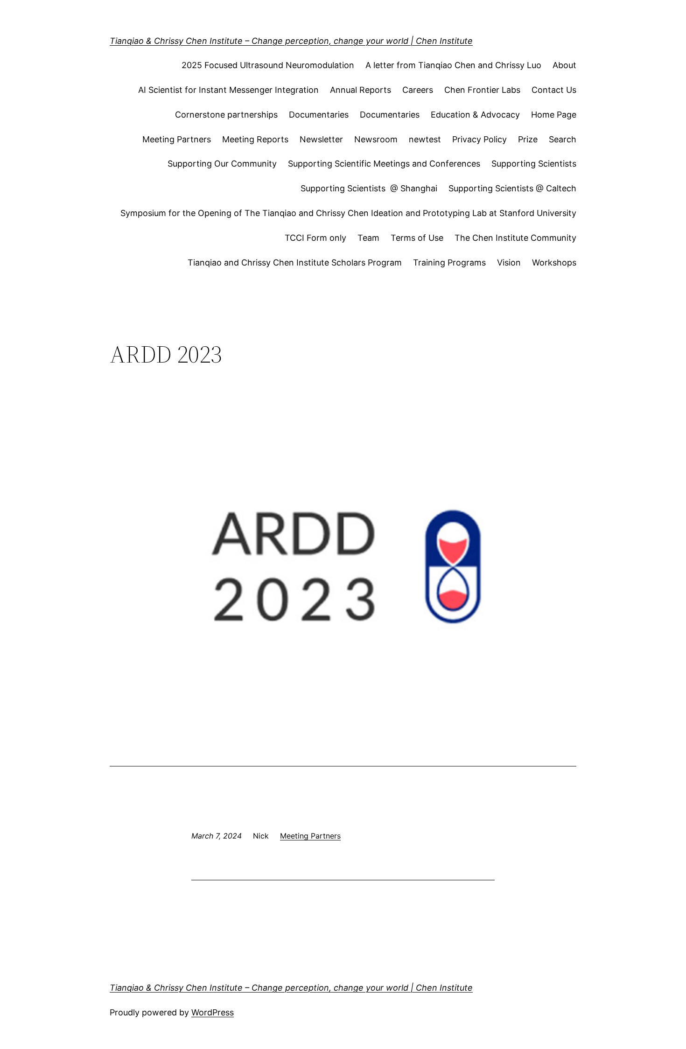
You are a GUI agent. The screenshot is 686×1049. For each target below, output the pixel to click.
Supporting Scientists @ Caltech (512, 188)
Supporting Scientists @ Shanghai (369, 188)
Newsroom (376, 139)
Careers (417, 90)
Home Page (553, 114)
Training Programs (449, 262)
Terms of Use (417, 238)
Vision (509, 262)
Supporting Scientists (533, 163)
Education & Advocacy (475, 114)
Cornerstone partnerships (226, 114)
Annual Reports (360, 90)
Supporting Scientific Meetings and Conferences (384, 163)
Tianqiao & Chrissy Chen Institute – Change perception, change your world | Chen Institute (291, 41)
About (564, 65)
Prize (528, 139)
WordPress (212, 1012)
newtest (425, 139)
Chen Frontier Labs (482, 90)
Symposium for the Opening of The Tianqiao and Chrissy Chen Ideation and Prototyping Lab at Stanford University (348, 213)
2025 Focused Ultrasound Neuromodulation (268, 65)
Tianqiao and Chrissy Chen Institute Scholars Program (295, 262)
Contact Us (554, 90)
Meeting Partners (176, 139)
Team (368, 238)
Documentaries (319, 114)
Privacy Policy (479, 139)
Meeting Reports (255, 139)
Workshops (554, 262)
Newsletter (321, 139)
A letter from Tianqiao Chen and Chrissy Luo (453, 65)
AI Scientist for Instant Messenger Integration (228, 90)
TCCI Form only (315, 238)
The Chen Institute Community (515, 238)
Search (562, 139)
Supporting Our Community (222, 163)
